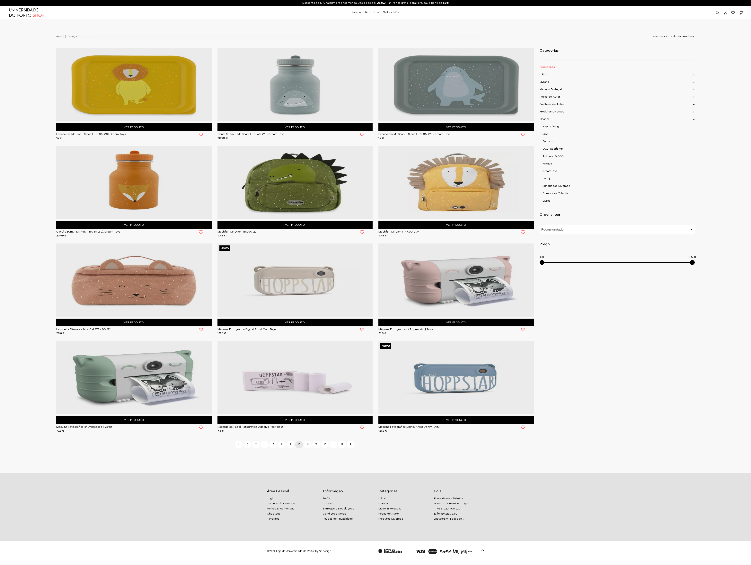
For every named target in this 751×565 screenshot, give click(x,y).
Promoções (547, 67)
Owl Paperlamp (553, 148)
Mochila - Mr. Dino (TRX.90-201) (238, 231)
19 (342, 444)
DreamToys (550, 171)
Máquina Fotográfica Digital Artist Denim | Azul (409, 427)
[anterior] (239, 444)
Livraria (544, 82)
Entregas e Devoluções (338, 508)
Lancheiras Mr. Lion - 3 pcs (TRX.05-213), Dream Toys (91, 134)
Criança (71, 36)
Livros (547, 200)
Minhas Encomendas (280, 508)
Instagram (441, 518)
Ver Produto (134, 127)
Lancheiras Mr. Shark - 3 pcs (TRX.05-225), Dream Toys (414, 134)
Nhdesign (325, 551)
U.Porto (544, 74)
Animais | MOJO (553, 156)
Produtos (372, 12)
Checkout (273, 513)
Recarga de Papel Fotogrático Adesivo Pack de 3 (250, 427)
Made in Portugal (551, 89)
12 (316, 444)
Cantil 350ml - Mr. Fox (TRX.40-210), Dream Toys (88, 231)
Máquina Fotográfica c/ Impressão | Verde (84, 427)
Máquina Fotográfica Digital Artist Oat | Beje (246, 329)
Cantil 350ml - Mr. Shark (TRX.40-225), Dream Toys (251, 134)
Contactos (330, 503)
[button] (741, 13)
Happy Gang (551, 126)
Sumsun (548, 141)
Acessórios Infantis (556, 193)
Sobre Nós (391, 12)
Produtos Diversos (552, 111)
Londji (546, 178)
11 (308, 444)
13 (325, 444)
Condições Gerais (335, 513)
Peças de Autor (550, 96)
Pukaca (547, 163)
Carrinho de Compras (281, 503)
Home (356, 12)
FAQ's (327, 498)
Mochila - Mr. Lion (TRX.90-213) (398, 231)
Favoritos (273, 518)
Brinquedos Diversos (556, 186)
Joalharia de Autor (552, 104)
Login (270, 498)
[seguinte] (351, 444)
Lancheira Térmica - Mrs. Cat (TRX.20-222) (83, 329)
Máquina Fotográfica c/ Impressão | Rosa (405, 329)
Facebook (457, 518)
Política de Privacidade (338, 518)
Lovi (545, 134)
